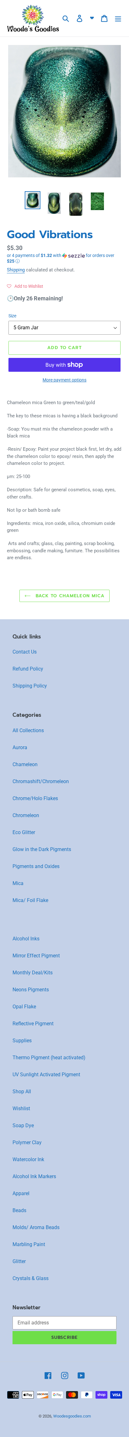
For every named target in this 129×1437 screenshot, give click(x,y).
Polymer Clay (27, 1142)
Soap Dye (23, 1125)
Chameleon (25, 764)
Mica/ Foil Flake (30, 900)
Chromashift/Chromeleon (41, 781)
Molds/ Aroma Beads (36, 1227)
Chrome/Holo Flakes (35, 798)
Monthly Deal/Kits (33, 973)
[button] (64, 258)
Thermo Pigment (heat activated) (49, 1058)
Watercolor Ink (28, 1159)
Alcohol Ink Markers (34, 1176)
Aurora (20, 747)
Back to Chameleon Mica (69, 596)
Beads (19, 1210)
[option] (33, 200)
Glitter (19, 1261)
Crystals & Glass (31, 1278)
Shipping (16, 270)
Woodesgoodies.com (72, 1416)
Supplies (22, 1041)
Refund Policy (28, 669)
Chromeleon (26, 815)
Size (12, 315)
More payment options (64, 379)
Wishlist (21, 1108)
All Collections (28, 730)
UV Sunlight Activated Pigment (46, 1075)
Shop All (22, 1091)
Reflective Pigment (33, 1024)
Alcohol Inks (26, 939)
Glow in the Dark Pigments (42, 849)
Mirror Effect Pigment (36, 956)
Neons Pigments (31, 990)
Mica (18, 883)
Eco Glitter (24, 832)
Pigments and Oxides (36, 866)
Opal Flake (24, 1007)
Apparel (21, 1193)
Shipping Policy (30, 686)
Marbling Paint (29, 1244)
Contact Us (25, 652)
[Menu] (118, 18)
